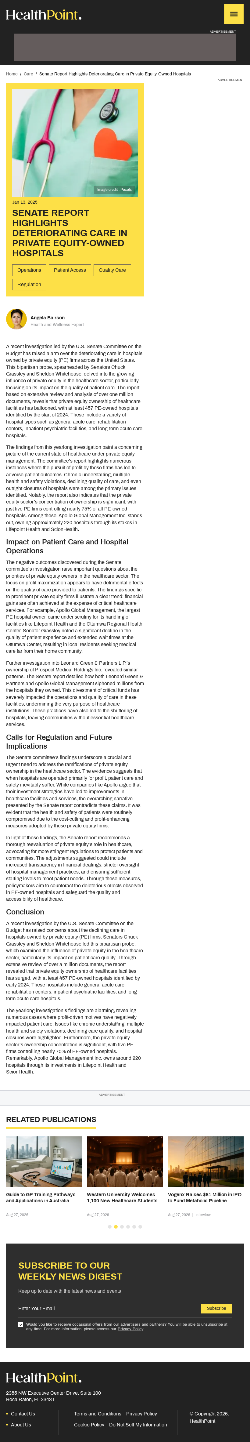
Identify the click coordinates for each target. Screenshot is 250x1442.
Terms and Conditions (97, 1413)
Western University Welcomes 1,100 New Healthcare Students (122, 1197)
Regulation (29, 284)
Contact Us (23, 1413)
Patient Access (70, 270)
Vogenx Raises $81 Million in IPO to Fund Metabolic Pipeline (204, 1197)
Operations (29, 270)
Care (28, 74)
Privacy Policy (130, 1329)
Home (12, 74)
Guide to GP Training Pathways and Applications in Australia (41, 1197)
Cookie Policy (89, 1424)
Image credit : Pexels (114, 189)
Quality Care (112, 270)
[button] (110, 1227)
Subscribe (216, 1308)
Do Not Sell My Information (138, 1424)
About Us (21, 1424)
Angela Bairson (47, 317)
